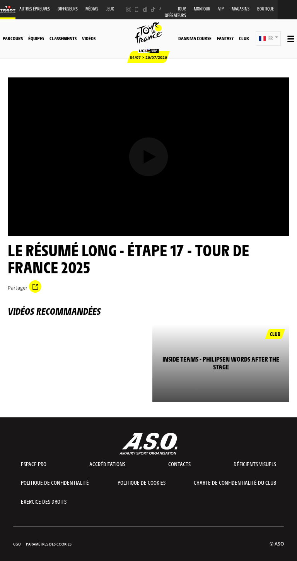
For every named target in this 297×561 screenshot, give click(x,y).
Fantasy (225, 38)
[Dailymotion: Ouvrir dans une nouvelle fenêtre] (145, 9)
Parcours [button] (13, 38)
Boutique (265, 9)
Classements (63, 38)
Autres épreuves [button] (34, 9)
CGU (17, 544)
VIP (221, 9)
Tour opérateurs (175, 12)
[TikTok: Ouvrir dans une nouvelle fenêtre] (153, 9)
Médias (91, 9)
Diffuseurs (68, 9)
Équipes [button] (36, 38)
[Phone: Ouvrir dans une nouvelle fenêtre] (137, 9)
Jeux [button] (110, 9)
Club (244, 38)
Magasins (240, 9)
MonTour (202, 9)
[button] (268, 38)
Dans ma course (195, 38)
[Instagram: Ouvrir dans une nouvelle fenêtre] (129, 9)
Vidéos (89, 38)
